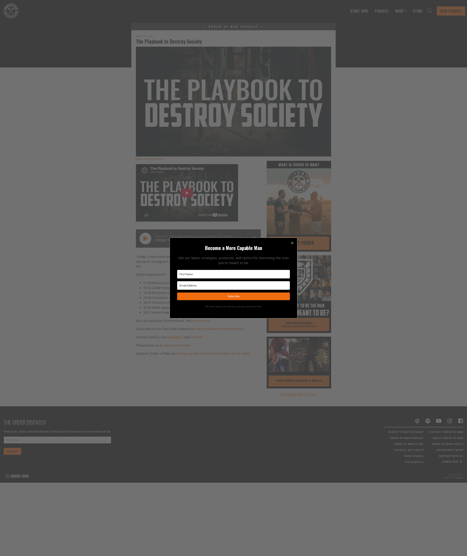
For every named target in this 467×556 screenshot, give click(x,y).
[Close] (292, 242)
